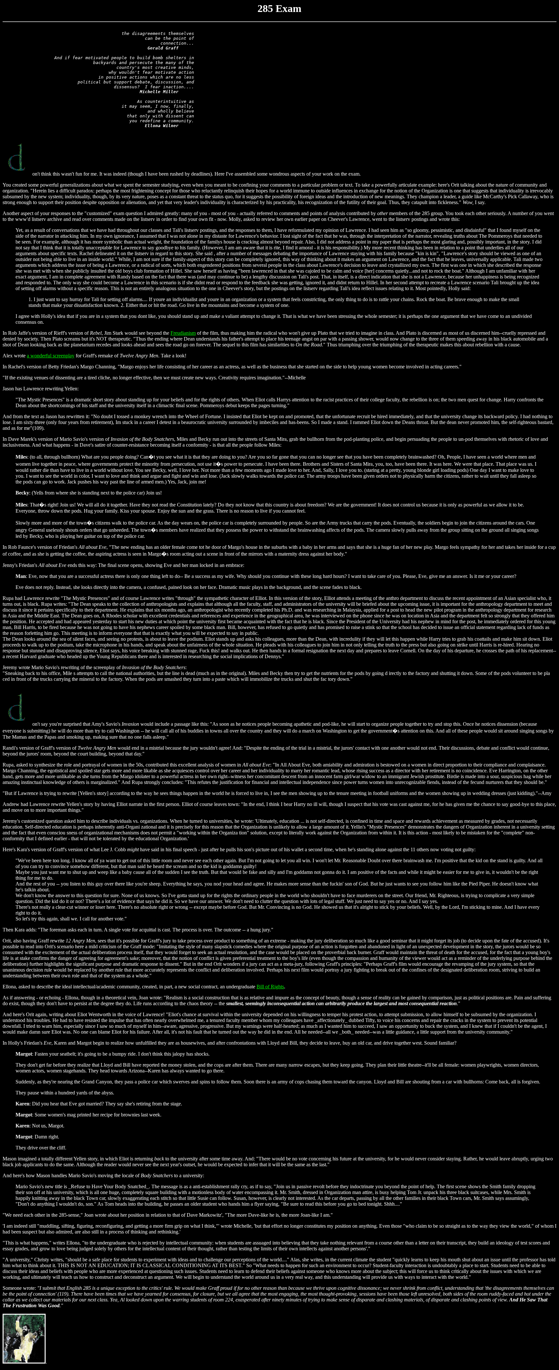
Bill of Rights (270, 986)
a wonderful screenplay (50, 355)
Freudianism (183, 333)
